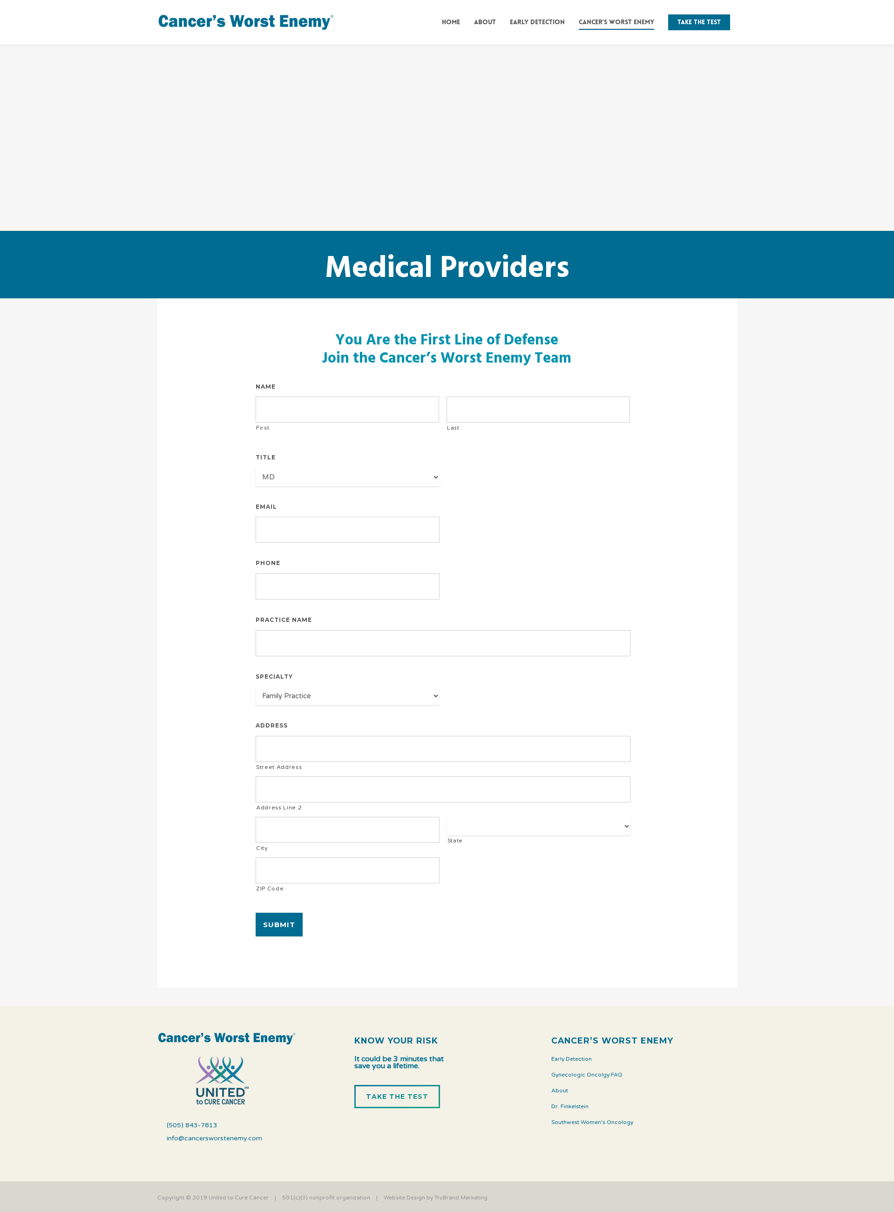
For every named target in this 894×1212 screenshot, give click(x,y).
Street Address (279, 767)
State (455, 840)
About (485, 22)
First (262, 427)
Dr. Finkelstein (570, 1106)
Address (272, 725)
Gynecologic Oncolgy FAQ (587, 1074)
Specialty (274, 676)
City (262, 848)
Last (453, 427)
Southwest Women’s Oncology (592, 1122)
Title (266, 457)
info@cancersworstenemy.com (214, 1138)
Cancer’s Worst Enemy (616, 22)
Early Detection (537, 22)
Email (270, 506)
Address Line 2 (279, 807)
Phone (271, 562)
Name (269, 386)
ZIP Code (270, 888)
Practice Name (287, 619)
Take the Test (699, 22)
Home (451, 22)
